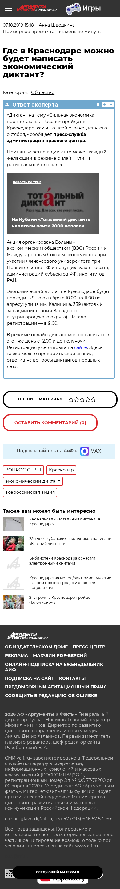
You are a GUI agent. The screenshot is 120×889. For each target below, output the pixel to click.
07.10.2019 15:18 (18, 25)
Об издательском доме (36, 647)
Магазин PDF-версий (60, 655)
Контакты (72, 678)
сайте (80, 347)
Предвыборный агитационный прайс (56, 687)
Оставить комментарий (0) (50, 423)
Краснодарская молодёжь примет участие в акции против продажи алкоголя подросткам (70, 583)
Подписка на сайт (29, 678)
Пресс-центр (89, 647)
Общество (42, 92)
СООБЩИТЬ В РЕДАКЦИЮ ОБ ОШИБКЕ (51, 695)
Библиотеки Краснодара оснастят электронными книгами (62, 560)
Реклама (16, 655)
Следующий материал (57, 872)
